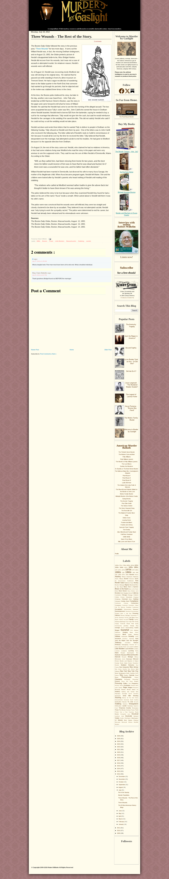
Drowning (135, 613)
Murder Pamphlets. (124, 795)
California (135, 593)
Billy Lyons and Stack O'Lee (126, 541)
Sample (133, 691)
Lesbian (136, 646)
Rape (125, 687)
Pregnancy (135, 683)
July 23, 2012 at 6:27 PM (39, 275)
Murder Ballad (124, 663)
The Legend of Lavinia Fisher (131, 395)
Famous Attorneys (120, 621)
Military (136, 657)
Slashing (118, 697)
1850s (131, 567)
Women (131, 722)
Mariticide (118, 655)
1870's (120, 570)
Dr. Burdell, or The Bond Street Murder (126, 469)
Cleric (131, 599)
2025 (118, 738)
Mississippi (129, 659)
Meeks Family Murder (126, 494)
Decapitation (119, 609)
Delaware (135, 609)
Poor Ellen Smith (127, 503)
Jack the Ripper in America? (131, 337)
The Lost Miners (127, 464)
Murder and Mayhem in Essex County (126, 214)
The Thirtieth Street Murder (127, 452)
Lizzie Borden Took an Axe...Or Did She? (131, 361)
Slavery (124, 697)
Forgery (117, 623)
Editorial (118, 615)
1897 (116, 574)
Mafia (136, 650)
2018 (118, 757)
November (122, 779)
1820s (136, 565)
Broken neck (134, 591)
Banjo (132, 582)
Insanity (131, 636)
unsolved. (118, 716)
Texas (117, 710)
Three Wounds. (123, 802)
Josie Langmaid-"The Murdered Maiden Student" (131, 385)
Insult (136, 636)
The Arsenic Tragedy (126, 501)
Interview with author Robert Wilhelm (127, 224)
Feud (127, 621)
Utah (123, 716)
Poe (128, 681)
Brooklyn (118, 593)
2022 (118, 746)
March (121, 819)
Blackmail (132, 585)
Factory (127, 617)
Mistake (117, 661)
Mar (137, 652)
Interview (132, 638)
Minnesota (118, 659)
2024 (118, 741)
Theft (136, 710)
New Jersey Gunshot (121, 669)
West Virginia (128, 720)
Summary (130, 706)
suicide (88, 241)
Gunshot (125, 630)
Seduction (119, 695)
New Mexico (132, 669)
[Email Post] (49, 239)
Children (117, 597)
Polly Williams (127, 457)
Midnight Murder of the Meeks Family (127, 496)
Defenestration (128, 609)
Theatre (133, 710)
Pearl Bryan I (127, 475)
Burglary (126, 593)
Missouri (135, 659)
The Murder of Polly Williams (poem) (126, 461)
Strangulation (133, 704)
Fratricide (123, 623)
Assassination (122, 580)
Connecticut (134, 603)
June (120, 810)
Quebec (121, 687)
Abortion (132, 574)
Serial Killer (128, 695)
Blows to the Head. (133, 589)
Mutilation (124, 665)
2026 (118, 736)
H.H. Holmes (134, 630)
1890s (38, 241)
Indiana (118, 636)
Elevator (123, 615)
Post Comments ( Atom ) (48, 354)
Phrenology (135, 679)
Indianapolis (125, 636)
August (121, 787)
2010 (118, 830)
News (117, 673)
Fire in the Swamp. (123, 792)
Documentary (134, 611)
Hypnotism (118, 634)
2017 (118, 760)
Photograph (128, 679)
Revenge (118, 689)
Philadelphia (119, 679)
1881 (123, 572)
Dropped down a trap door (124, 613)
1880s (118, 572)
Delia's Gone (126, 517)
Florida (136, 621)
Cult (116, 607)
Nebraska (132, 665)
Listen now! (126, 257)
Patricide (132, 675)
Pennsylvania (128, 677)
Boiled (117, 591)
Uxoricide (129, 716)
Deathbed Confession (132, 607)
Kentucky (118, 644)
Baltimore (127, 582)
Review (124, 689)
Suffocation (118, 706)
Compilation (134, 601)
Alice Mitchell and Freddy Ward (126, 532)
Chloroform (129, 597)
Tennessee (135, 708)
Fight (130, 621)
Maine (118, 652)
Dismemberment (120, 611)
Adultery (118, 577)
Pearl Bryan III (126, 480)
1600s (117, 565)
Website (121, 720)
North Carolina (130, 673)
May (120, 813)
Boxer (129, 591)
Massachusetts (71, 241)
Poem (132, 681)
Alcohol (126, 578)
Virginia (117, 718)
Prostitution (127, 685)
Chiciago (130, 595)
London (136, 648)
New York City (133, 671)
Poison (136, 681)
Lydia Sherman (126, 482)
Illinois (125, 634)
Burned (131, 593)
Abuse (136, 574)
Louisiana (124, 650)
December (122, 776)
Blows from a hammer (131, 587)
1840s (122, 567)
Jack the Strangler (132, 640)
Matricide (118, 657)
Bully (122, 593)
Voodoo (122, 718)
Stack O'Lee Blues (126, 539)
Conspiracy (118, 605)
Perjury (136, 677)
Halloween (119, 632)
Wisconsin (118, 722)
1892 (134, 572)
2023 (118, 744)
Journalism (129, 642)
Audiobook (131, 580)
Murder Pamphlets (133, 663)
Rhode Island (132, 689)
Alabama (135, 576)
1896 (137, 572)
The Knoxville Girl (126, 510)
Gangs (133, 625)
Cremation (132, 605)
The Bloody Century (125, 710)
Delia (126, 515)
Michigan (131, 657)
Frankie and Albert (126, 522)
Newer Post (35, 350)
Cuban (136, 605)
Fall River (132, 617)
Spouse (125, 701)
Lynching (131, 650)
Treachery (132, 712)
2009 (118, 833)
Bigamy (127, 585)
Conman (127, 603)
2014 (118, 768)
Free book (134, 623)
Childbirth (135, 595)
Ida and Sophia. (131, 348)
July (120, 790)
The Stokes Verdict (126, 505)
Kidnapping (125, 644)
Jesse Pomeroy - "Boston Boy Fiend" (131, 408)
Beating (136, 582)
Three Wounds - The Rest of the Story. (61, 36)
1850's (126, 567)
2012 (118, 774)
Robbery (118, 691)
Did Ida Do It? (131, 371)
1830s (117, 567)
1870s (128, 569)
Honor (136, 632)
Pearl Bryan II (126, 478)
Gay (137, 625)
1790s (124, 565)
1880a (136, 570)
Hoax (132, 632)
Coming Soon (125, 601)
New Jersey (134, 667)
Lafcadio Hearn (122, 646)
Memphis (125, 657)
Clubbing (135, 599)
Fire (133, 621)
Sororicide (127, 699)
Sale (129, 691)
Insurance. (125, 638)
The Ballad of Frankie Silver (126, 513)
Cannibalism (118, 595)
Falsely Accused (124, 619)
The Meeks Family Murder (131, 419)
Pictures (118, 681)
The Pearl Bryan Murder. (126, 117)
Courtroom (125, 605)
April (120, 816)
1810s (132, 565)
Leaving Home (126, 520)
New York (124, 671)
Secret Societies (133, 693)
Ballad (123, 582)
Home (72, 350)
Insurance (118, 638)
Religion (130, 687)
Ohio (122, 675)
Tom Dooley (126, 529)
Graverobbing (130, 627)
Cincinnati (125, 599)
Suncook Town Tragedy (126, 527)
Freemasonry (119, 625)
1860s (136, 567)
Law (128, 646)
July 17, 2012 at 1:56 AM (39, 261)
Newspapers (122, 673)
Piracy (123, 681)
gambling (127, 625)
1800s (128, 565)
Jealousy (120, 642)
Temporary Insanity (125, 708)
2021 (118, 749)
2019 (118, 755)
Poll (130, 683)
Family (131, 619)
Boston (45, 241)
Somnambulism (119, 699)
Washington (128, 718)
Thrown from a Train (122, 712)
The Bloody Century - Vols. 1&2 (126, 152)
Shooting (135, 695)
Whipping (135, 720)
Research (135, 687)
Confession (119, 603)
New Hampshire (124, 667)
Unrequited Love (126, 714)
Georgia (118, 627)
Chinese (123, 597)
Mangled (124, 652)
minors (124, 659)
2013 (118, 771)
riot (137, 689)
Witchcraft (125, 722)
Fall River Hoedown (127, 534)
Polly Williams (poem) (126, 459)
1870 (116, 570)
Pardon (126, 675)
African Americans (127, 576)
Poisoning (119, 683)
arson (136, 578)
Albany (121, 578)
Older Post (107, 350)
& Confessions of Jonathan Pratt (127, 297)
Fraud (51, 241)
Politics (126, 683)
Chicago (125, 595)
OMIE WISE (126, 537)
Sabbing (124, 691)
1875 (133, 570)
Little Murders (60, 241)
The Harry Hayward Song (126, 508)
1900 (120, 574)
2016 (118, 763)
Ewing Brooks (126, 498)
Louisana (118, 650)
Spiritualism (118, 701)
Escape (128, 615)
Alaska (117, 578)
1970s (124, 574)
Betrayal (122, 585)
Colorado (118, 601)
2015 (118, 766)
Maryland (124, 655)
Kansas (136, 642)
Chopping (135, 597)
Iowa (136, 638)
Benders (117, 585)
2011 (118, 828)
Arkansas (132, 578)
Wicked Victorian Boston (126, 192)
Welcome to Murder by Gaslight (131, 431)
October (121, 782)
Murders (118, 665)
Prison (122, 685)
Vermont (135, 716)
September (122, 784)
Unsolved (135, 714)
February (122, 821)
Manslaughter (131, 652)
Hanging (126, 632)
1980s (127, 574)
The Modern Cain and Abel (126, 454)
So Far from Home (126, 172)
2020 (118, 752)
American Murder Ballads (126, 446)
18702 (123, 570)
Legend (131, 646)
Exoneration (134, 615)
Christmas (118, 599)
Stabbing (81, 241)
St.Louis (136, 701)
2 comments (97, 41)
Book (121, 591)
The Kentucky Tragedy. (131, 325)
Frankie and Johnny (127, 525)
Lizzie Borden (129, 648)
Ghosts (123, 627)
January (121, 824)
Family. (136, 619)
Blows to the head (121, 589)
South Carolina (134, 699)
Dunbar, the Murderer (126, 466)
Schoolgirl (125, 693)
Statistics (126, 704)
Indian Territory (133, 634)
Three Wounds (42, 49)
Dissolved (128, 611)
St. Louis (131, 701)
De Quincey (122, 607)
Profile (117, 553)
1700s (120, 565)
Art (116, 580)
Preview (117, 685)
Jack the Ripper (120, 640)
